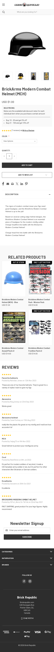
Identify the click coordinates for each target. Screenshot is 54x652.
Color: (5, 136)
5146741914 (28, 618)
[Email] (8, 184)
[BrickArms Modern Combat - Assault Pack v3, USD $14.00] (13, 327)
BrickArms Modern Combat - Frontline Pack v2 (39, 349)
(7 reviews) (15, 130)
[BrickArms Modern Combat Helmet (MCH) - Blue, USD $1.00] (13, 278)
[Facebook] (3, 184)
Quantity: (6, 151)
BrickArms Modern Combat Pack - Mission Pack (39, 301)
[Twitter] (17, 184)
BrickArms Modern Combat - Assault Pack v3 (13, 349)
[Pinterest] (26, 184)
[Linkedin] (21, 184)
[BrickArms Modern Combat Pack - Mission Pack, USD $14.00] (40, 278)
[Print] (12, 184)
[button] (27, 131)
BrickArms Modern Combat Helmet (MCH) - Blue (12, 301)
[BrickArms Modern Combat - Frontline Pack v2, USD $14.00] (40, 327)
